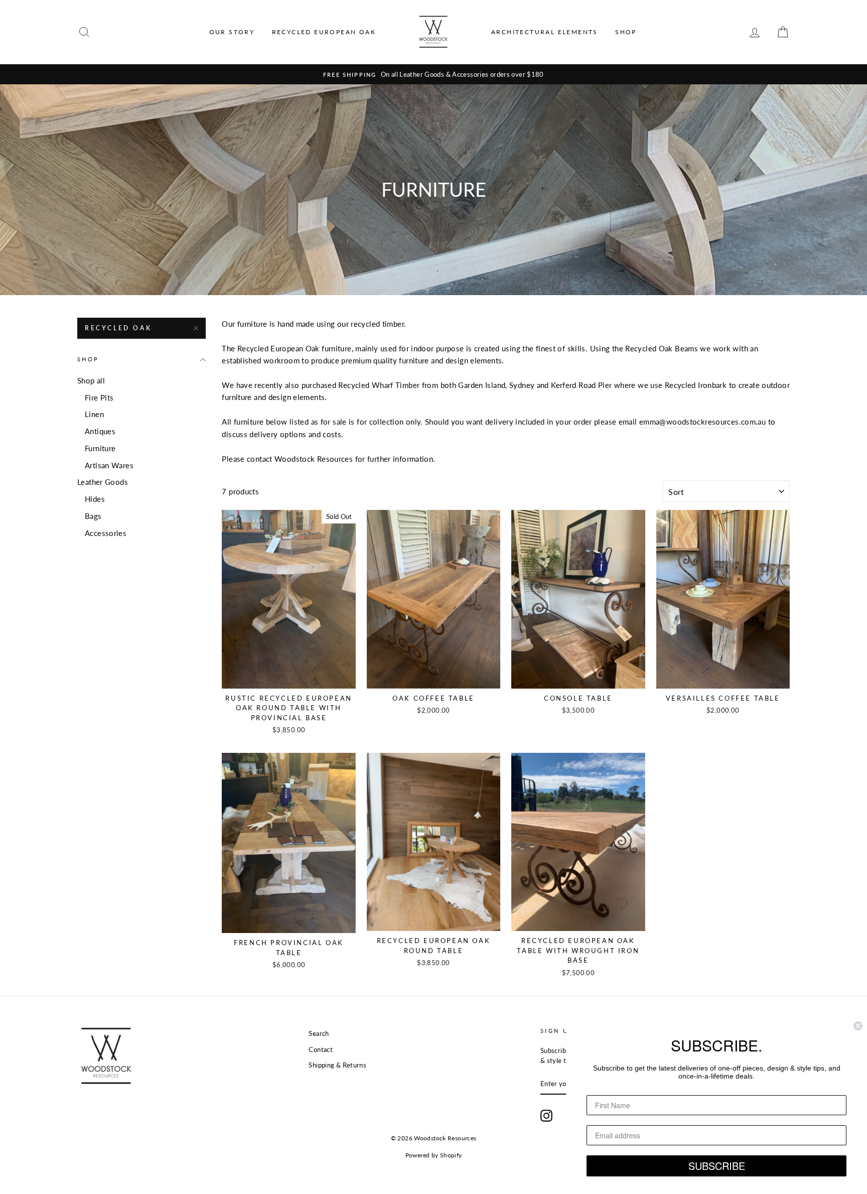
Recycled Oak (118, 328)
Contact (321, 1049)
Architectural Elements (544, 32)
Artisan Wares (109, 465)
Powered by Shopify (433, 1155)
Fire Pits (99, 397)
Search (319, 1033)
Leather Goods (102, 481)
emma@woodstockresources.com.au (702, 421)
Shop (626, 32)
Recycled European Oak (324, 32)
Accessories (105, 533)
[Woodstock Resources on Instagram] (546, 1116)
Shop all (91, 380)
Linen (94, 414)
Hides (95, 498)
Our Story (232, 32)
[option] (433, 74)
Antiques (100, 431)
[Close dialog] (858, 1026)
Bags (93, 515)
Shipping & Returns (337, 1065)
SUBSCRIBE (716, 1165)
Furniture (100, 448)
